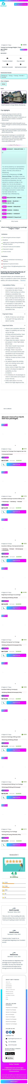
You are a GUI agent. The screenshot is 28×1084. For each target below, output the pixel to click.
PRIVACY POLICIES (9, 991)
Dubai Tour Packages (10, 1016)
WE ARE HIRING (9, 985)
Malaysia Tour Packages (11, 1019)
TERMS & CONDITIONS (10, 989)
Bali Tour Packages (10, 1014)
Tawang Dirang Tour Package (9, 831)
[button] (14, 285)
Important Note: (8, 325)
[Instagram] (13, 1032)
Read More (23, 280)
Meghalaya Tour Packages (11, 1007)
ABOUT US (8, 982)
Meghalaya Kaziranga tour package (10, 594)
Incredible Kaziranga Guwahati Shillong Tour (13, 498)
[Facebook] (7, 1032)
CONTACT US (8, 984)
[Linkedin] (10, 1032)
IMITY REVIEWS (9, 987)
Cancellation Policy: (9, 285)
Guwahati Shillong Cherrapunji (9, 689)
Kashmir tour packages (11, 1021)
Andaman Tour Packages (11, 1024)
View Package (16, 512)
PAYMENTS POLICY (9, 993)
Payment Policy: (8, 314)
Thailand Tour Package (11, 1009)
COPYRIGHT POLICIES (10, 995)
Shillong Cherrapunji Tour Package (10, 642)
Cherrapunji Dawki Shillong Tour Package (12, 784)
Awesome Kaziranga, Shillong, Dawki (10, 737)
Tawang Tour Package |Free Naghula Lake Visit (13, 451)
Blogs (7, 999)
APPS (7, 997)
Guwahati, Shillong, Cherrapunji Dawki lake (12, 546)
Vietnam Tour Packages (11, 1012)
